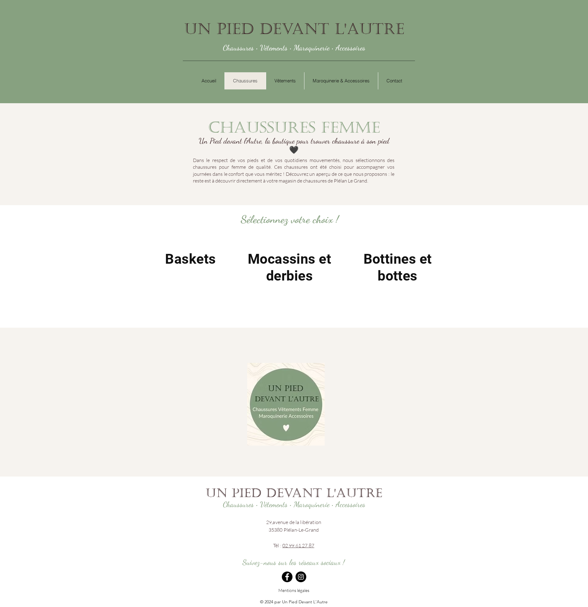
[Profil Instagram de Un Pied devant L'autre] (301, 576)
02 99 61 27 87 (298, 545)
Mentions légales (293, 590)
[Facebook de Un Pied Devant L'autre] (287, 576)
